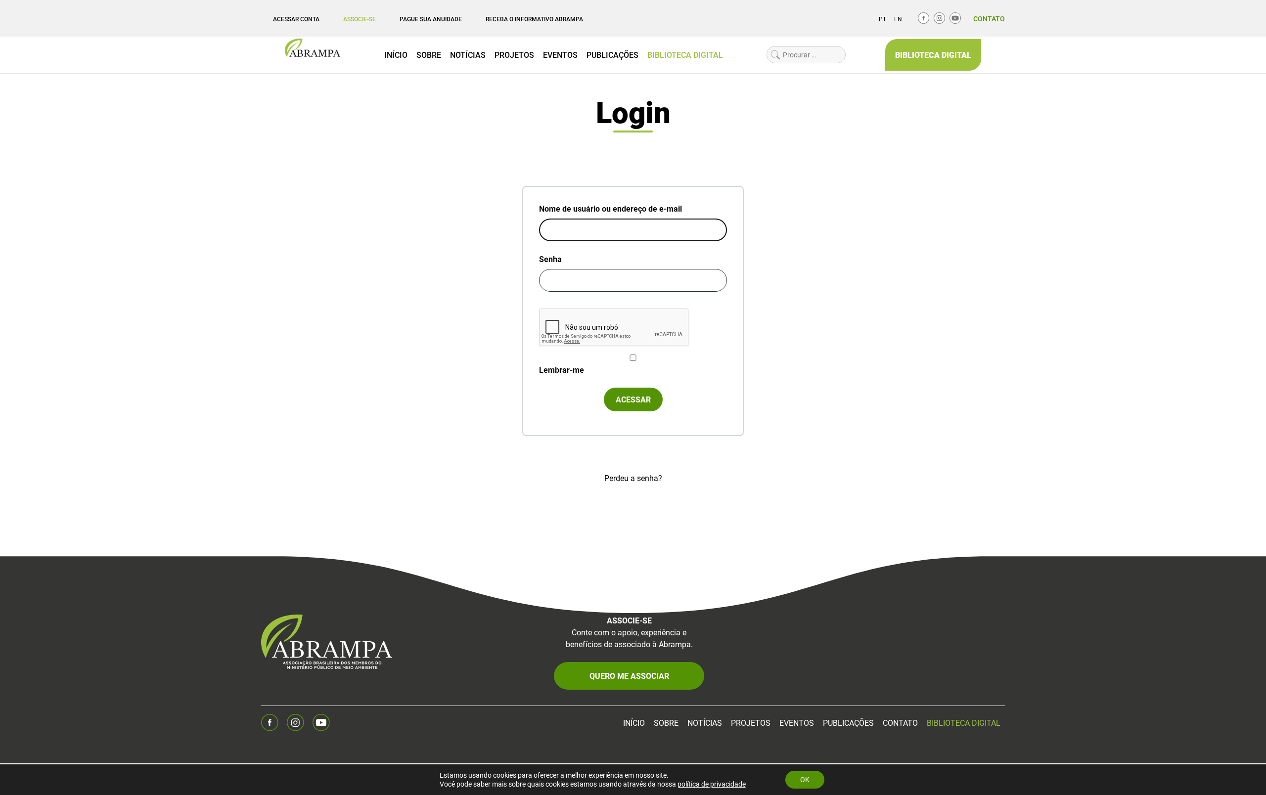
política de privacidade (712, 784)
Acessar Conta (296, 19)
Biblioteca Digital (685, 54)
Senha (550, 259)
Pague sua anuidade (431, 19)
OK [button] (805, 779)
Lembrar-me (561, 369)
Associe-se (359, 19)
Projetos (514, 54)
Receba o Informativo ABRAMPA (534, 19)
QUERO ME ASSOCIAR (629, 675)
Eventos (560, 54)
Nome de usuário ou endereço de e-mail (610, 208)
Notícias (468, 54)
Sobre (428, 54)
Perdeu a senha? (633, 478)
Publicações (612, 54)
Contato (989, 18)
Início (395, 54)
